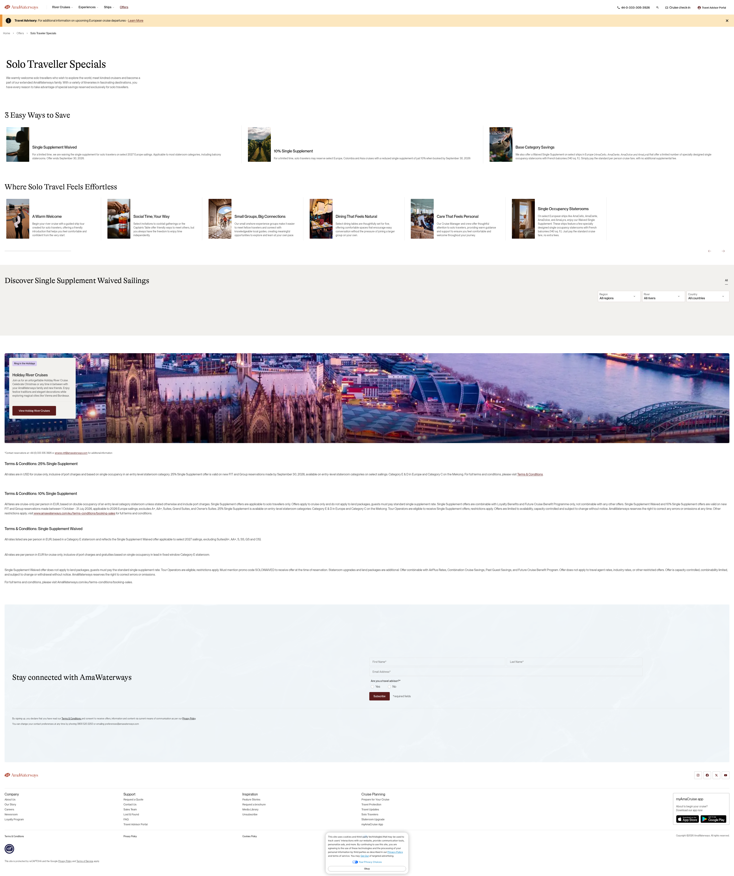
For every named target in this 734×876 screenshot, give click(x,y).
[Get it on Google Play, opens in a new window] (713, 819)
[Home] (24, 7)
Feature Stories (251, 799)
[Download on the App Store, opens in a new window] (687, 819)
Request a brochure (254, 804)
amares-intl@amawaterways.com (71, 453)
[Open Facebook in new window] (707, 775)
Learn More (135, 20)
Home (6, 33)
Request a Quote (133, 799)
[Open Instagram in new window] (698, 775)
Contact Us (129, 804)
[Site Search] (657, 7)
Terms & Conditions (530, 474)
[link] (124, 7)
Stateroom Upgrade (373, 819)
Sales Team (130, 809)
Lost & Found (131, 814)
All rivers (649, 298)
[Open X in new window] (716, 775)
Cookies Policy (249, 836)
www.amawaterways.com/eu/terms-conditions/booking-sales (74, 513)
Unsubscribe (249, 814)
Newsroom (11, 814)
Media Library (250, 809)
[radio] (372, 686)
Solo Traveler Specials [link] (43, 33)
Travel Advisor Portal (135, 824)
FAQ (126, 819)
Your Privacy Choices (378, 836)
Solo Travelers (369, 814)
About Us (10, 799)
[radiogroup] (507, 686)
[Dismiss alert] (727, 20)
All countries (696, 298)
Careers (9, 809)
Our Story (10, 804)
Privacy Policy (189, 718)
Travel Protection (371, 804)
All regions (607, 298)
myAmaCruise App (372, 824)
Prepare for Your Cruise (375, 799)
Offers (20, 33)
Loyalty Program (14, 819)
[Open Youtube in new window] (725, 775)
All (726, 280)
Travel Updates (370, 809)
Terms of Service (84, 861)
